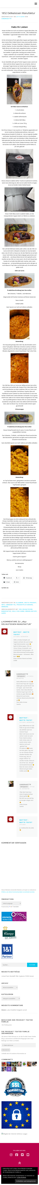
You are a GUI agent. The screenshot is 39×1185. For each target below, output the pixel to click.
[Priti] (9, 1064)
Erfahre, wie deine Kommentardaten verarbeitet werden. (18, 892)
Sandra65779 (7, 18)
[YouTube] (27, 1154)
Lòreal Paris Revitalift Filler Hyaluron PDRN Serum (18, 976)
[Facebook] (16, 1154)
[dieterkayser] (14, 1069)
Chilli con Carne (18, 611)
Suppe (4, 613)
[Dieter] (4, 1069)
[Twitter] (22, 1154)
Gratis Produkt (30, 602)
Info (3, 605)
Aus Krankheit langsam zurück (17, 1010)
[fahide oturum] (24, 1064)
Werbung (5, 607)
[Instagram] (11, 1154)
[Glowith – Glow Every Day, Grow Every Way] (14, 1064)
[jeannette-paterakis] (19, 1064)
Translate (16, 907)
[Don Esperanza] (4, 1064)
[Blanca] (34, 1064)
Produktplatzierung (25, 605)
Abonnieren (5, 1050)
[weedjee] (29, 1064)
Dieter (4, 1010)
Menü (35, 4)
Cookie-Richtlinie (21, 1177)
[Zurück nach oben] (19, 1163)
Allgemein (19, 602)
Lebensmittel (11, 605)
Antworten (24, 636)
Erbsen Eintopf (31, 611)
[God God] (9, 1069)
